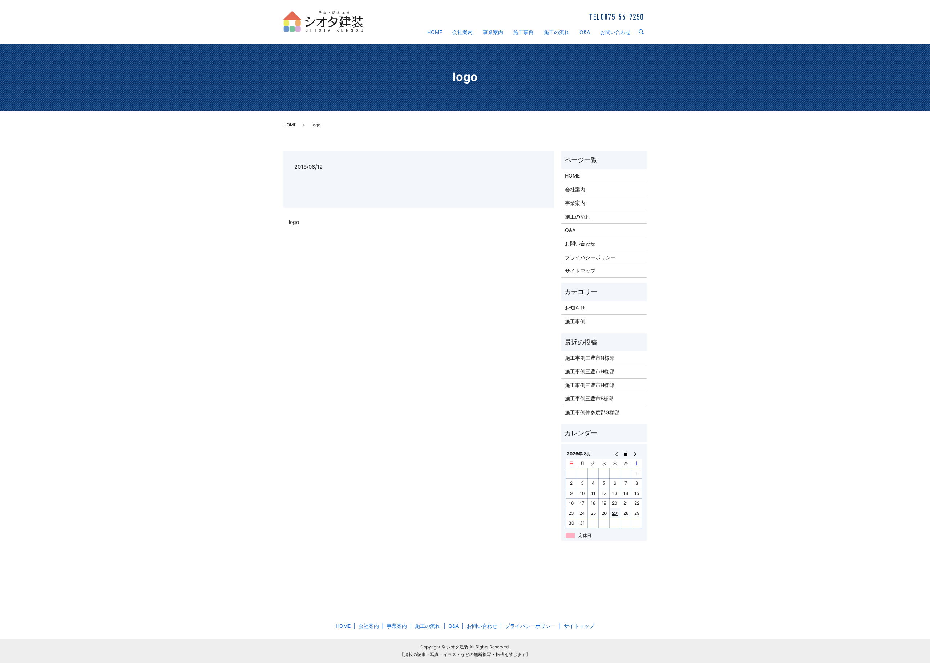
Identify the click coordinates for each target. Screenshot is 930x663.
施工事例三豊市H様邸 (589, 371)
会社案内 (462, 32)
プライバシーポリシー (590, 257)
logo (294, 222)
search (644, 32)
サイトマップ (580, 271)
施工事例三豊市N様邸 (590, 358)
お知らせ (575, 308)
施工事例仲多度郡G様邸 (592, 412)
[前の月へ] (615, 454)
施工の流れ (556, 32)
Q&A (584, 32)
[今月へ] (625, 454)
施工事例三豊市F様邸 (589, 398)
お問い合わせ (615, 32)
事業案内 (493, 32)
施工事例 (523, 32)
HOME (434, 32)
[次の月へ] (636, 454)
